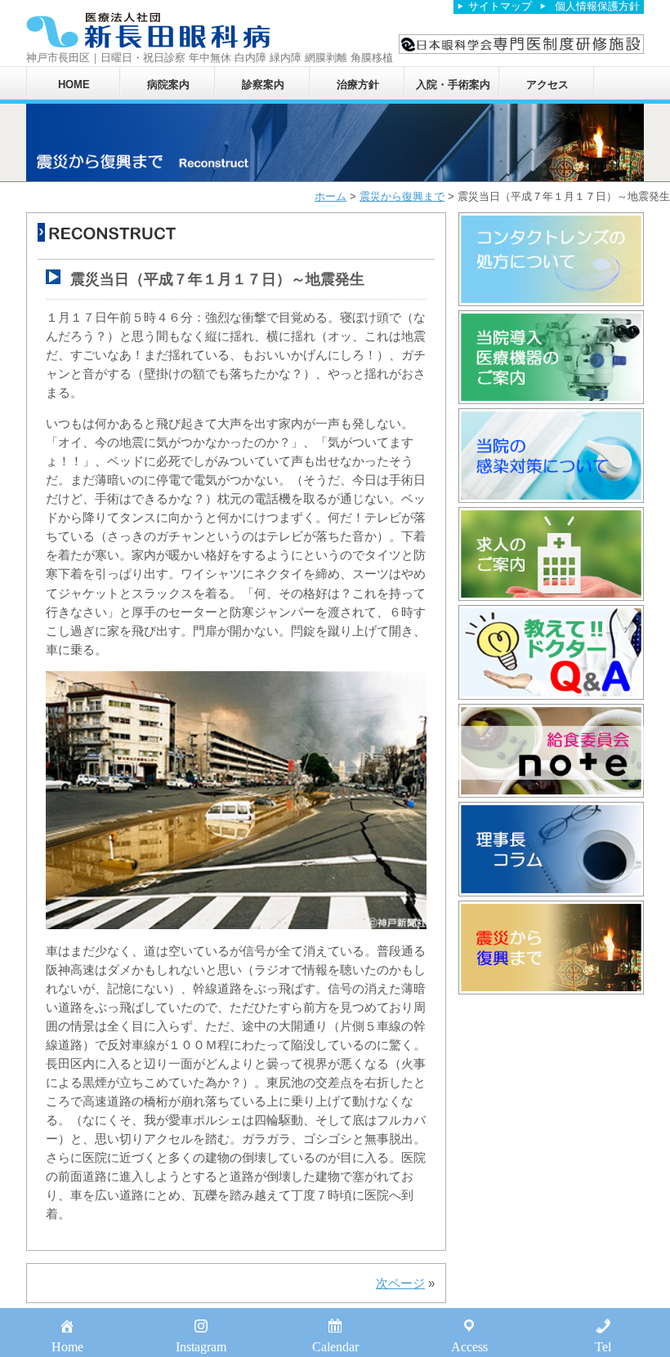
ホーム (330, 196)
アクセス (547, 84)
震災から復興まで (402, 196)
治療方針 (358, 84)
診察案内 (263, 84)
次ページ (400, 1283)
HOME (74, 84)
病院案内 (168, 84)
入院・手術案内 (453, 84)
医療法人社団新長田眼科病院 (148, 30)
